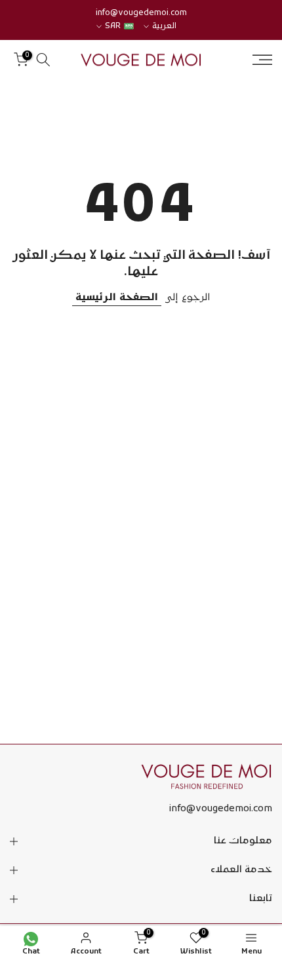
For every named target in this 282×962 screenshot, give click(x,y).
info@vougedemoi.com (141, 13)
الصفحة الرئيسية (116, 298)
